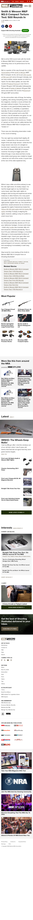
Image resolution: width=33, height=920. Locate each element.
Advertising (4, 645)
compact (20, 262)
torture (25, 262)
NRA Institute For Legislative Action (10, 694)
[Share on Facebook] (3, 25)
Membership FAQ (5, 707)
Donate (22, 1)
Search (3, 655)
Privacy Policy (4, 841)
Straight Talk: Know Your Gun (10, 488)
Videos (3, 684)
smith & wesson (8, 262)
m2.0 (16, 262)
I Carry (3, 583)
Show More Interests (20, 607)
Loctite (11, 227)
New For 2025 (5, 670)
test (5, 263)
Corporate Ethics (22, 841)
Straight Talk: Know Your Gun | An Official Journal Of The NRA (15, 553)
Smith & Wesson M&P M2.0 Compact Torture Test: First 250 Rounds (16, 279)
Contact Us (4, 647)
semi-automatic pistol (24, 556)
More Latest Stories (20, 512)
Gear (2, 674)
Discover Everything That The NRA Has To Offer (15, 813)
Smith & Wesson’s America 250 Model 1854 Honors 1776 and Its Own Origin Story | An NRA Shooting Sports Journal (24, 402)
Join (13, 1)
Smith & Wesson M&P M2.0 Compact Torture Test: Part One (16, 284)
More (11, 417)
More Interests (17, 528)
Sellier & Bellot (15, 88)
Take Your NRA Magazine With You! (13, 771)
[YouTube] (32, 1)
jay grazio (21, 263)
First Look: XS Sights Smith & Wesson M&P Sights (10, 459)
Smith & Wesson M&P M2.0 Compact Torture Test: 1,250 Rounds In (16, 270)
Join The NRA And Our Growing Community (16, 792)
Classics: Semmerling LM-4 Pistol (9, 469)
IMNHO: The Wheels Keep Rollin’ (15, 441)
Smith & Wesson (20, 72)
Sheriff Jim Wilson (7, 532)
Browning (26, 91)
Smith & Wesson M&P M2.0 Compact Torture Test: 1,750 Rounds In (16, 288)
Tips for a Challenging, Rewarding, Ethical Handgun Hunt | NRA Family (14, 560)
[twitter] (6, 25)
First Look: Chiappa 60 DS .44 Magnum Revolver (10, 479)
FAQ (2, 650)
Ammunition (4, 672)
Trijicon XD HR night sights (10, 209)
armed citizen (14, 556)
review (16, 263)
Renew (17, 1)
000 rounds (11, 263)
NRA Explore (4, 697)
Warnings (3, 844)
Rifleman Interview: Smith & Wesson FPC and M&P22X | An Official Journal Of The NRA (24, 381)
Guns (2, 22)
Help (2, 652)
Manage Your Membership (8, 710)
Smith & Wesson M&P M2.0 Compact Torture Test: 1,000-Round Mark (16, 275)
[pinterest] (10, 25)
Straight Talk (6, 556)
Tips (6, 454)
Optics (3, 679)
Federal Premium (13, 84)
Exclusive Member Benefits (8, 705)
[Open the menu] (30, 6)
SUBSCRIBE (10, 629)
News (2, 454)
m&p (14, 262)
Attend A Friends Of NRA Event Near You (15, 835)
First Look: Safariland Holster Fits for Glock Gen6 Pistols (10, 499)
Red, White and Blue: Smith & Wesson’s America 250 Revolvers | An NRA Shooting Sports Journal (8, 382)
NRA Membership (5, 703)
